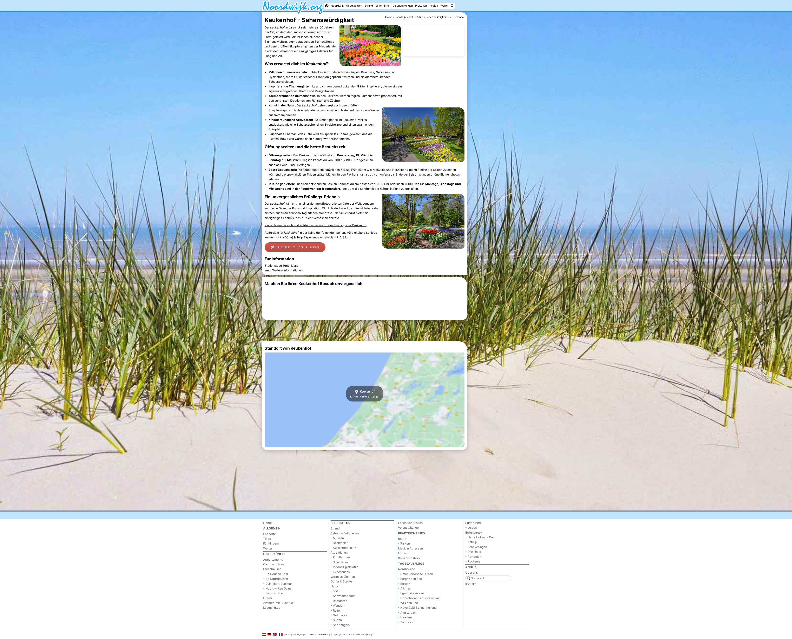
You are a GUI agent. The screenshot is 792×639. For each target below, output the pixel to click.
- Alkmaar (405, 588)
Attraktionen (339, 552)
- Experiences (340, 572)
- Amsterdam (407, 612)
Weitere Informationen (287, 270)
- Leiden (471, 527)
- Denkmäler (339, 543)
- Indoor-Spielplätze (344, 567)
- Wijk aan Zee (408, 603)
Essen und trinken (410, 523)
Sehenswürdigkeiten (345, 533)
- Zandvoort (406, 622)
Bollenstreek (473, 532)
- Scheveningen (476, 547)
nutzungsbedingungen (295, 634)
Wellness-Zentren (343, 576)
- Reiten (336, 610)
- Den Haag (473, 551)
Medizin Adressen (410, 548)
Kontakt (470, 584)
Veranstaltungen (403, 5)
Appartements (273, 559)
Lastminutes (271, 607)
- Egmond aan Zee (411, 593)
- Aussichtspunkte (343, 547)
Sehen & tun (382, 5)
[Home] (327, 6)
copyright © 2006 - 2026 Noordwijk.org (352, 634)
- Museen (337, 538)
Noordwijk (337, 5)
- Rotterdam (473, 556)
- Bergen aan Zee (410, 578)
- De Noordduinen (275, 578)
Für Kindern (271, 543)
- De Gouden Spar (275, 574)
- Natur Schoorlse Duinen (415, 574)
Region (433, 5)
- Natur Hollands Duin (480, 537)
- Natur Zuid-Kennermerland (417, 607)
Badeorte (269, 534)
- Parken (404, 543)
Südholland (473, 523)
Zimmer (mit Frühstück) (279, 603)
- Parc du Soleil (273, 593)
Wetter (444, 5)
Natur (334, 586)
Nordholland (406, 569)
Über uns (471, 572)
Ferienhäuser (272, 569)
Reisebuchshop (409, 558)
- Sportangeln (340, 625)
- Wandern (338, 605)
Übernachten (354, 5)
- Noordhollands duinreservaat (419, 598)
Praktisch (421, 5)
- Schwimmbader (343, 596)
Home (267, 523)
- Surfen (336, 620)
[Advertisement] (499, 107)
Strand (369, 5)
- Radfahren (339, 600)
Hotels (267, 598)
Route (402, 538)
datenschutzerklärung (319, 634)
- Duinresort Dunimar (277, 583)
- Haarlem (405, 617)
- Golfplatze (339, 615)
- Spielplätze (339, 562)
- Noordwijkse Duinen (278, 588)
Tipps (267, 538)
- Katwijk (471, 542)
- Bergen (404, 583)
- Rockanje (472, 561)
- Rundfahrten (340, 557)
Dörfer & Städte (341, 581)
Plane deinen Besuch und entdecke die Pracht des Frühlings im (316, 225)
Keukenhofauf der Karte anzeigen (364, 394)
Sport (334, 591)
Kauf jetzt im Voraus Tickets (297, 247)
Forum (402, 553)
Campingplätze (273, 564)
